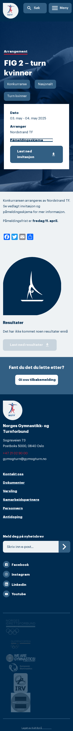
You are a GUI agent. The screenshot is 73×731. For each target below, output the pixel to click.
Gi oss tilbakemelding (37, 379)
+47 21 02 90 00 (15, 453)
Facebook (20, 564)
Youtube (19, 594)
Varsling (10, 491)
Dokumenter (14, 482)
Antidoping (12, 517)
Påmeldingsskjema (26, 140)
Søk (33, 8)
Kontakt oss (13, 474)
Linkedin (19, 584)
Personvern (13, 508)
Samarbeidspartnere (21, 499)
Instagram (21, 574)
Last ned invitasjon (36, 154)
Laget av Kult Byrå (32, 728)
